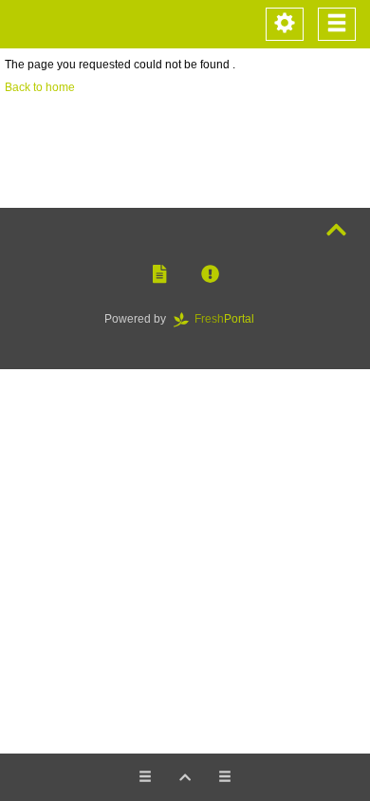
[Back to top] (336, 230)
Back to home (40, 87)
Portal (230, 319)
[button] (159, 275)
